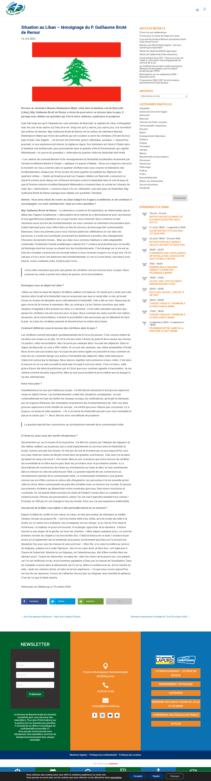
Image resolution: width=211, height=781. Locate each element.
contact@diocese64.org (105, 706)
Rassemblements (148, 177)
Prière (142, 174)
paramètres (116, 777)
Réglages (174, 776)
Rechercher (180, 198)
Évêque (143, 143)
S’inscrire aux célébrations (153, 32)
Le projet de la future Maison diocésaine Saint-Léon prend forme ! (163, 40)
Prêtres (143, 170)
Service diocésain (148, 184)
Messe (142, 153)
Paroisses (144, 160)
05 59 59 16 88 (105, 691)
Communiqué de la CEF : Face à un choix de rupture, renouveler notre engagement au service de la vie (161, 60)
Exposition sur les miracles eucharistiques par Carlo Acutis (166, 220)
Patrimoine (145, 163)
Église (142, 132)
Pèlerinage (145, 167)
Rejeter (156, 776)
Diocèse (143, 129)
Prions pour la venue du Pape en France (159, 36)
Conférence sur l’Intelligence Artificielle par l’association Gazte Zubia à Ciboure (167, 256)
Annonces (144, 115)
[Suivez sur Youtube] (110, 715)
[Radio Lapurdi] (166, 663)
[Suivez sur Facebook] (94, 715)
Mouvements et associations (154, 157)
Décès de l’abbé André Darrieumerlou (158, 54)
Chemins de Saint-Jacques (153, 122)
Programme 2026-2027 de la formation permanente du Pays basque (159, 81)
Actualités (144, 108)
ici (48, 728)
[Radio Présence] (186, 663)
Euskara (143, 139)
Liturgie (143, 150)
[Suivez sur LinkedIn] (117, 715)
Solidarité (144, 188)
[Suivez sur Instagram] (102, 715)
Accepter (138, 776)
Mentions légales (78, 755)
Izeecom (113, 763)
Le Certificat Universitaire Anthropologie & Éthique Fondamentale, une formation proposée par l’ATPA (160, 68)
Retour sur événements (151, 181)
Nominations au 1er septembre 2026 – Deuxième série (158, 75)
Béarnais (144, 118)
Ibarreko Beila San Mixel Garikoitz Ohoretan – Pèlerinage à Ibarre (163, 270)
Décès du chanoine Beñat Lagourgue (158, 51)
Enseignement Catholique (152, 136)
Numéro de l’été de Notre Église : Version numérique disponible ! (160, 46)
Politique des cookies (130, 755)
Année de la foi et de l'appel (153, 112)
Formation (144, 146)
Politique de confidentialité (103, 755)
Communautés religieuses (152, 125)
